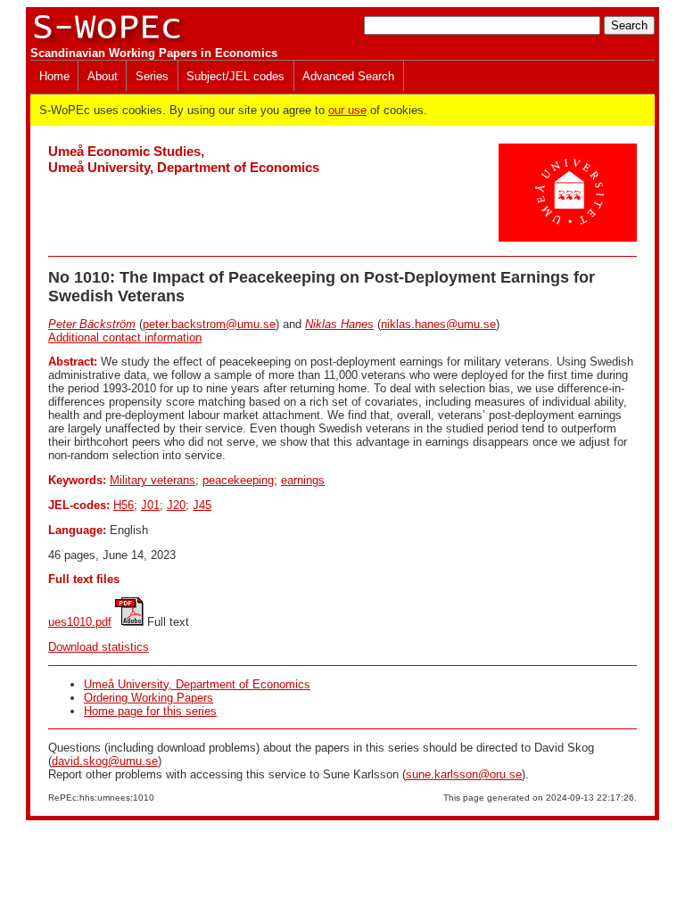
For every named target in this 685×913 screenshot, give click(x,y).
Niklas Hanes (339, 324)
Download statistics (98, 647)
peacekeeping (238, 480)
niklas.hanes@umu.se (438, 324)
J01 (150, 505)
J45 (202, 505)
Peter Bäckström (92, 324)
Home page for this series (150, 711)
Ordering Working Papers (148, 697)
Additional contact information (125, 337)
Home (54, 76)
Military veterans (152, 480)
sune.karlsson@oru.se (464, 774)
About (102, 76)
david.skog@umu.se (105, 761)
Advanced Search (348, 76)
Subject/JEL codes (235, 76)
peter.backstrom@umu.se (209, 324)
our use (347, 110)
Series (152, 76)
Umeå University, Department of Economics (197, 684)
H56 (123, 505)
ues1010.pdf (79, 622)
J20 (176, 505)
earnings (303, 480)
